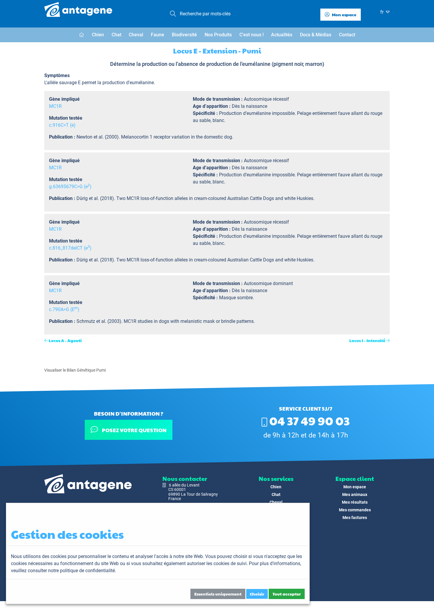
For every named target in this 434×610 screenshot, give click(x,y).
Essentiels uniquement (218, 594)
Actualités (281, 35)
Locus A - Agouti (65, 340)
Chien (98, 35)
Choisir (257, 594)
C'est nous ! (251, 35)
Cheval (136, 35)
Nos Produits (218, 35)
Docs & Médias (315, 35)
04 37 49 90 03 (308, 420)
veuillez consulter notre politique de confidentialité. (63, 570)
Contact (347, 35)
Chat (116, 35)
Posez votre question (134, 430)
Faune (157, 35)
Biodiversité (184, 35)
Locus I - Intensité (367, 340)
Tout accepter (287, 594)
